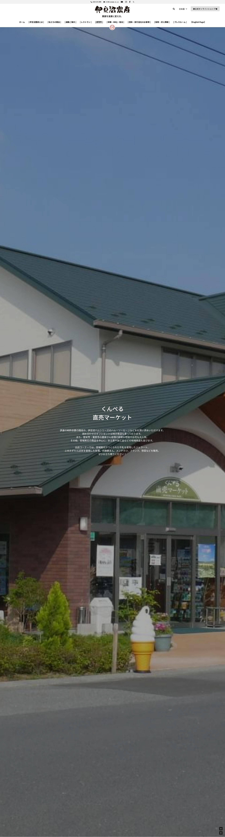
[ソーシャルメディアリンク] (122, 2)
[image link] (112, 27)
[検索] (174, 9)
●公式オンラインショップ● (205, 8)
